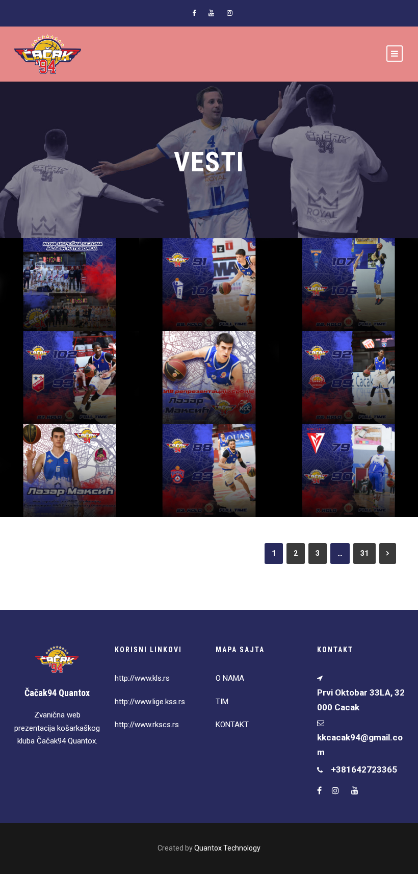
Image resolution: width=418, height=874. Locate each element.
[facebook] (194, 13)
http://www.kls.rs (142, 678)
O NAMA (230, 678)
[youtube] (211, 13)
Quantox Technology (227, 848)
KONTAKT (232, 724)
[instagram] (229, 13)
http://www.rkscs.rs (147, 724)
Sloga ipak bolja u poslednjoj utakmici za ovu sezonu (212, 277)
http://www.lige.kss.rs (150, 701)
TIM (222, 701)
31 (364, 553)
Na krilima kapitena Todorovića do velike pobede (352, 463)
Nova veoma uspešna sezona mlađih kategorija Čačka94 (74, 277)
